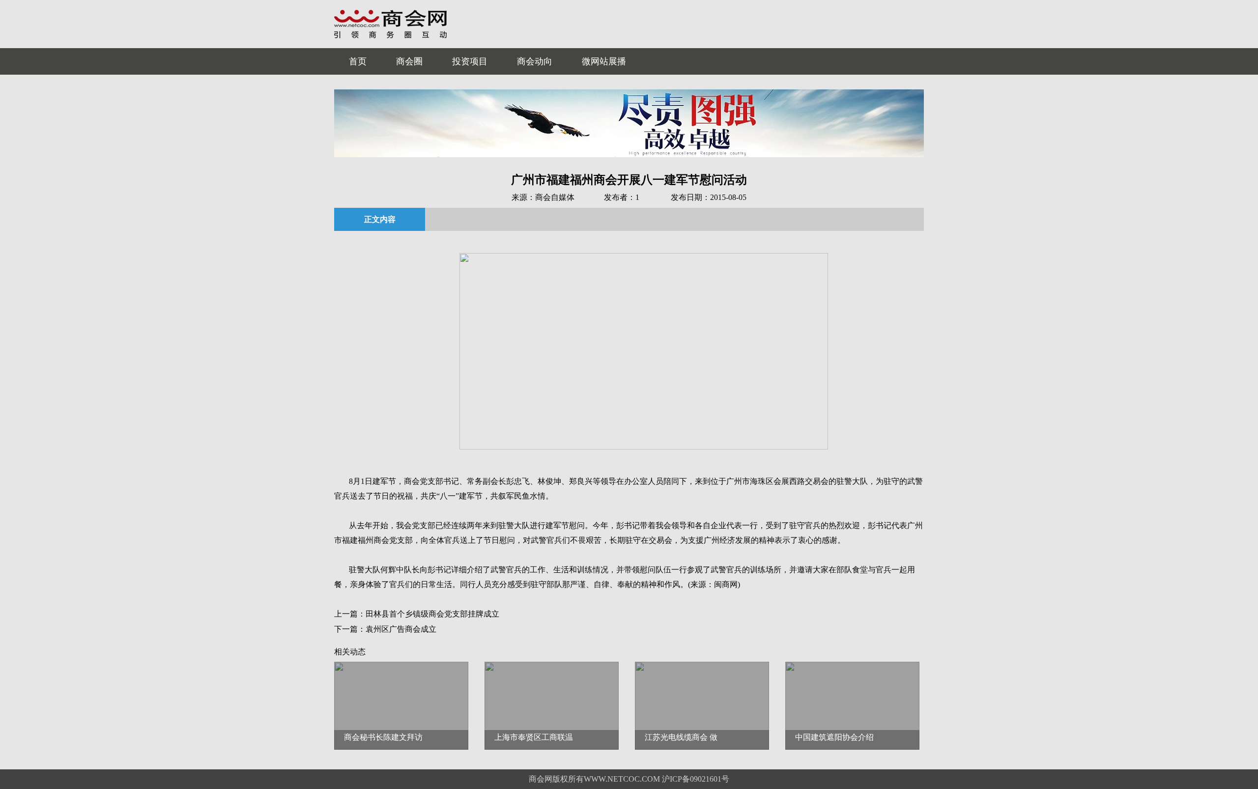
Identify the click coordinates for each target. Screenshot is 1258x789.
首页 (358, 61)
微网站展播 (604, 61)
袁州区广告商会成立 (401, 629)
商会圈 (409, 61)
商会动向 (534, 61)
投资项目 (469, 61)
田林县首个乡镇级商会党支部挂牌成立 (432, 614)
